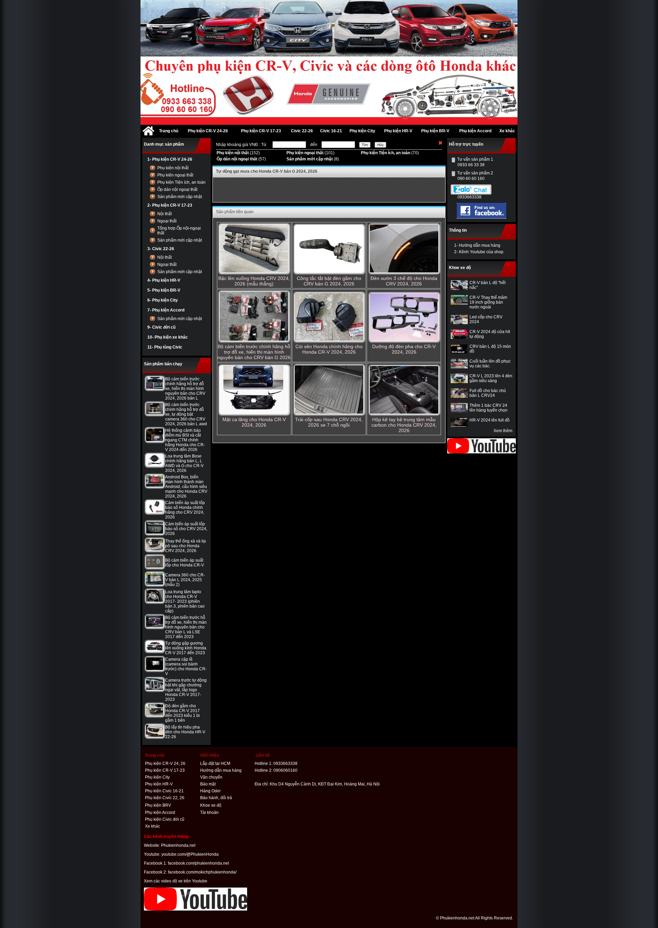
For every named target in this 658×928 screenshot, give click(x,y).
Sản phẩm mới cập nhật (179, 196)
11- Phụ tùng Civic (164, 347)
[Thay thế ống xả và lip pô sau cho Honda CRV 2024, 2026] (154, 549)
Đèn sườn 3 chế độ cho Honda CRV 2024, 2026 (403, 281)
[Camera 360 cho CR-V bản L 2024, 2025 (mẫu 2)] (154, 583)
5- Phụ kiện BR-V (163, 290)
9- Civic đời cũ (161, 327)
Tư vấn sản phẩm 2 (475, 176)
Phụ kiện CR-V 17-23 (165, 770)
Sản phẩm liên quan (235, 211)
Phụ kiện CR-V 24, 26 (165, 763)
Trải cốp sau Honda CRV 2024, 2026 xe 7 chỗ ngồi (329, 422)
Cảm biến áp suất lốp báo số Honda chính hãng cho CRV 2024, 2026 (185, 510)
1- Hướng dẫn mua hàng (477, 245)
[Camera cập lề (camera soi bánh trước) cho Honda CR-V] (154, 669)
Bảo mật (208, 784)
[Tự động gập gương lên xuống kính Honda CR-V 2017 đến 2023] (154, 650)
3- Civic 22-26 (160, 248)
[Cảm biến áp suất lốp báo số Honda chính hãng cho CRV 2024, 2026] (154, 511)
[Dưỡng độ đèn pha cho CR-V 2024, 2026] (404, 317)
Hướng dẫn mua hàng (221, 770)
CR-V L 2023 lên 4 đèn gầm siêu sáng (491, 378)
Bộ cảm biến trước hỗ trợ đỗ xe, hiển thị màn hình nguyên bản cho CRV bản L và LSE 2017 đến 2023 (186, 627)
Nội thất (164, 213)
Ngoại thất (166, 221)
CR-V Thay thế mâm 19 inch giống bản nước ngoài (488, 302)
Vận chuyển (211, 777)
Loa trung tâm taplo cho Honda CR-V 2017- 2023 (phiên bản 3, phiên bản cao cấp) (185, 601)
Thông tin (458, 230)
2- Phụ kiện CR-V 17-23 (169, 205)
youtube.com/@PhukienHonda (190, 854)
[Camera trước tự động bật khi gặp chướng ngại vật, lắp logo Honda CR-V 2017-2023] (154, 688)
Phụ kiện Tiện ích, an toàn (181, 182)
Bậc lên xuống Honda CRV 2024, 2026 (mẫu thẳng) (254, 281)
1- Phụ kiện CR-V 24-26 (169, 159)
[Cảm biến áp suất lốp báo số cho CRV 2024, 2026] (154, 532)
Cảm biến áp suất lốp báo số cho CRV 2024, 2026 (186, 529)
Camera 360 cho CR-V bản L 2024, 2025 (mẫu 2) (185, 580)
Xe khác (152, 826)
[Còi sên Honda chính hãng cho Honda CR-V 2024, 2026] (329, 317)
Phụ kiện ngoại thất (175, 175)
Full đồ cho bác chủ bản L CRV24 (488, 393)
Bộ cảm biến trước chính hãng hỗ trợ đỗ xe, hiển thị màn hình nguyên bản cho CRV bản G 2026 (254, 352)
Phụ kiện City (157, 777)
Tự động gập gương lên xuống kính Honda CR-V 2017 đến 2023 (185, 648)
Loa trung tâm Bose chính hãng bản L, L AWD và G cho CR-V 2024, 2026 (184, 463)
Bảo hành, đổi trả (216, 797)
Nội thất (164, 257)
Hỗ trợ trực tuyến (466, 144)
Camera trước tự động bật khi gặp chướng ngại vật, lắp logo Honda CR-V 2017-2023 (186, 690)
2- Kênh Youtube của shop (478, 251)
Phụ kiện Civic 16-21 (164, 791)
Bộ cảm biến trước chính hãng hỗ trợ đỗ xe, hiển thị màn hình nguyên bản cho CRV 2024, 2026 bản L (185, 389)
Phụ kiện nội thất (172, 168)
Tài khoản (209, 812)
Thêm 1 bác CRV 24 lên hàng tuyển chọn (489, 408)
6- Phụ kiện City (162, 300)
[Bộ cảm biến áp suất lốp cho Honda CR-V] (154, 566)
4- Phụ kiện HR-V (163, 280)
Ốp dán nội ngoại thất (177, 189)
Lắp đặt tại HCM (215, 763)
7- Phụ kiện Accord (165, 310)
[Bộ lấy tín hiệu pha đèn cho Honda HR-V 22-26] (154, 735)
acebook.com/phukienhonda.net (199, 863)
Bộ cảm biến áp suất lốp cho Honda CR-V (184, 562)
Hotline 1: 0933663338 (276, 763)
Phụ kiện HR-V (159, 784)
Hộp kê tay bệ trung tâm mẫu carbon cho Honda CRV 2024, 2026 (404, 425)
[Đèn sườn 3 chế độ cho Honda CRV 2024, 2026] (404, 249)
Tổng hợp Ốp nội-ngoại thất (179, 230)
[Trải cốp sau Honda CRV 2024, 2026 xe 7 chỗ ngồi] (329, 390)
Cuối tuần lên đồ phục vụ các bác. (490, 363)
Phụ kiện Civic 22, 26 (164, 797)
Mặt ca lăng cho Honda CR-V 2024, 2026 (254, 422)
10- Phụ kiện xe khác (167, 337)
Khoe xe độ (460, 267)
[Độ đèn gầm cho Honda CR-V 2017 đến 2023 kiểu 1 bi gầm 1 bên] (154, 714)
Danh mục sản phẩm (164, 144)
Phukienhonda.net (178, 845)
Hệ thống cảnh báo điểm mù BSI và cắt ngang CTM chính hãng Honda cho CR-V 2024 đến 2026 (185, 440)
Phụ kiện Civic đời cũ (164, 819)
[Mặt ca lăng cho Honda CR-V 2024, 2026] (254, 390)
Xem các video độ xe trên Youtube (175, 881)
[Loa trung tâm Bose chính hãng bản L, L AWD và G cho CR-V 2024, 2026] (154, 464)
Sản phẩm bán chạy (163, 364)
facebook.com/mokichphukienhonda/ (202, 872)
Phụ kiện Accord (160, 812)
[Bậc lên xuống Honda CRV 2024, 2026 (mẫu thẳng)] (254, 249)
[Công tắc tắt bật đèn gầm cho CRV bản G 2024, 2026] (329, 249)
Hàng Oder (210, 791)
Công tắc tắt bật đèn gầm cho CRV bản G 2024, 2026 (329, 281)
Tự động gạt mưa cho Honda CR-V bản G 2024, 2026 (266, 171)
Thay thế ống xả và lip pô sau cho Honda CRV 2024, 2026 (185, 546)
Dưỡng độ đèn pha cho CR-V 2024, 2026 (404, 349)
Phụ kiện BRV (158, 805)
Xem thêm (503, 430)
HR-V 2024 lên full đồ (490, 420)
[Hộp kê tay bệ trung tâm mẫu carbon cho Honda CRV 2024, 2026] (404, 390)
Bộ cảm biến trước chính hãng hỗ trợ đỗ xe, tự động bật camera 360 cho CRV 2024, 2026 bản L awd (186, 414)
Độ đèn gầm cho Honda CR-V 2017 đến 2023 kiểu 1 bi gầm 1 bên (182, 713)
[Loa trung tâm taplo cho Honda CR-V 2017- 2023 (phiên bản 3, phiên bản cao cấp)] (154, 600)
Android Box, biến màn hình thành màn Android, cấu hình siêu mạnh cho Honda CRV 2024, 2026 (186, 487)
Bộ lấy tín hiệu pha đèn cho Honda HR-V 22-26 (185, 732)
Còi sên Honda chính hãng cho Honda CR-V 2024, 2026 (329, 349)
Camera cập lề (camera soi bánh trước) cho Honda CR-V (186, 666)
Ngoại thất (166, 264)
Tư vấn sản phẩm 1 (475, 162)
